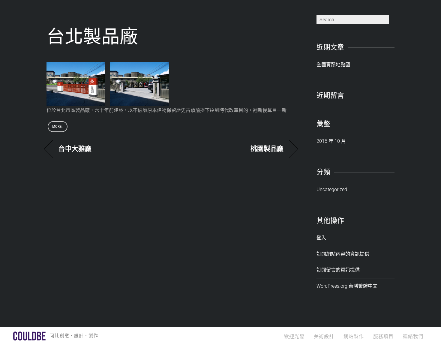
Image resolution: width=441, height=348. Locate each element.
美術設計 (324, 336)
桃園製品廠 (267, 148)
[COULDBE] (29, 338)
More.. (57, 126)
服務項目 (383, 336)
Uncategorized (331, 189)
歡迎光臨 (294, 336)
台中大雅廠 (75, 148)
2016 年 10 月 (331, 141)
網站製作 (354, 336)
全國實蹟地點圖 (333, 65)
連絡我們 (413, 336)
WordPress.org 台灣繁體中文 (346, 286)
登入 (321, 238)
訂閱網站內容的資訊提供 (342, 254)
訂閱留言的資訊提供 (338, 270)
